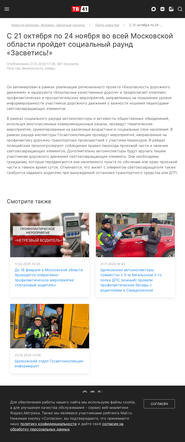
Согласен (159, 404)
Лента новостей (107, 25)
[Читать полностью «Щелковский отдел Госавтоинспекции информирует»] (49, 326)
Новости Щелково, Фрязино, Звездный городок (48, 25)
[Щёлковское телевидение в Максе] (153, 9)
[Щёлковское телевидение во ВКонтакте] (162, 9)
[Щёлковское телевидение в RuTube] (171, 9)
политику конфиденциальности (48, 423)
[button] (7, 9)
